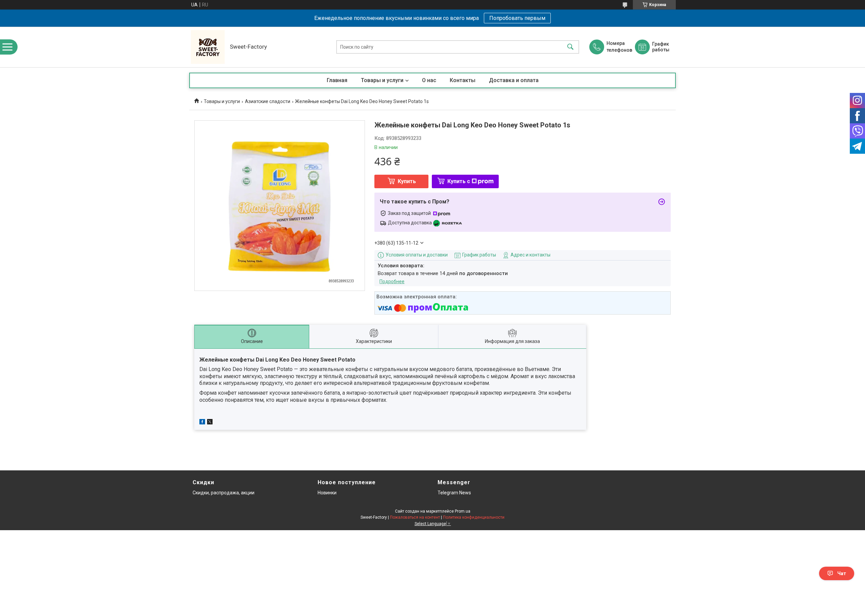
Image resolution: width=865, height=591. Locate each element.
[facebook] (202, 422)
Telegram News (454, 492)
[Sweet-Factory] (208, 47)
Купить (407, 181)
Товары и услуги (382, 80)
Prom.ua (462, 511)
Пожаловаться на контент (415, 517)
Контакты (462, 80)
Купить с (458, 181)
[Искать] (570, 47)
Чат (841, 573)
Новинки (327, 492)
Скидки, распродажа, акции (223, 492)
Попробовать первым (517, 18)
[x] (210, 422)
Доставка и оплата (514, 80)
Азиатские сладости (267, 101)
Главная (337, 80)
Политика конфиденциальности (473, 517)
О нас (429, 80)
